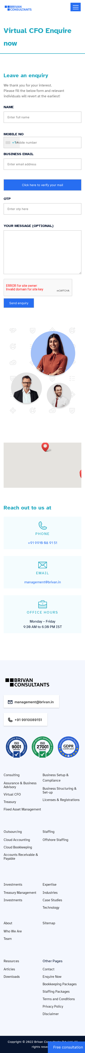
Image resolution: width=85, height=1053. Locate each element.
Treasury (10, 802)
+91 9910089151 (28, 720)
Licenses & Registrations (61, 800)
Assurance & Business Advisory (20, 785)
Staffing (48, 832)
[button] (47, 447)
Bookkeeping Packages (60, 984)
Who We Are (13, 931)
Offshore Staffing (55, 840)
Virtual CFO (12, 794)
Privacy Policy (53, 1006)
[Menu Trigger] (75, 7)
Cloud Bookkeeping (18, 847)
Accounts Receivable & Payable (21, 857)
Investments (13, 885)
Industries (50, 893)
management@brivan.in (34, 702)
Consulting (11, 775)
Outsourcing (13, 832)
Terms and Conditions (59, 999)
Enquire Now (52, 977)
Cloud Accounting (17, 840)
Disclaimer (51, 1014)
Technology (51, 908)
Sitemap (49, 923)
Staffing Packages (56, 992)
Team (8, 939)
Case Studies (52, 900)
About (8, 923)
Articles (9, 969)
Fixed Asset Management (22, 809)
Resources (11, 961)
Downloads (12, 977)
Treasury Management (20, 893)
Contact (48, 969)
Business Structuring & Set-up (60, 790)
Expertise (49, 885)
